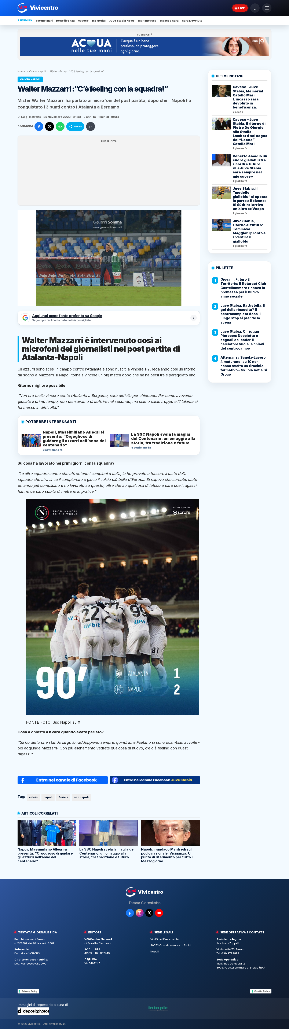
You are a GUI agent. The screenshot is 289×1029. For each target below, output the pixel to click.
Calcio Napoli (37, 71)
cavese (83, 20)
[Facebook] (130, 913)
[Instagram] (140, 913)
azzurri (28, 369)
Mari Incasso (147, 20)
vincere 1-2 (140, 369)
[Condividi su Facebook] (38, 126)
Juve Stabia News (122, 20)
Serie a (63, 797)
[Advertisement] (108, 173)
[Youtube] (159, 913)
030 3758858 (230, 953)
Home (21, 71)
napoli (48, 797)
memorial (99, 20)
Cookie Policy (262, 991)
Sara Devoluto (192, 20)
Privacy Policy (29, 991)
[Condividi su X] (49, 126)
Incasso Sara (169, 20)
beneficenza (65, 20)
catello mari (44, 20)
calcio (33, 797)
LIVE (241, 8)
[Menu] (266, 8)
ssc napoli (81, 797)
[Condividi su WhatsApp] (60, 126)
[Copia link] (90, 126)
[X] (149, 913)
